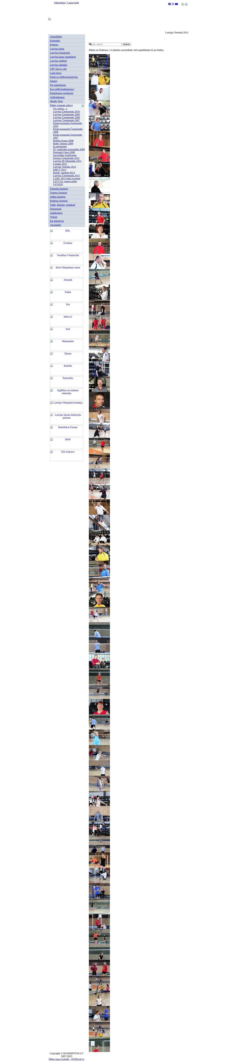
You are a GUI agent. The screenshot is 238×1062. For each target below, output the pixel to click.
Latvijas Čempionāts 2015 (66, 175)
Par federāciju (57, 221)
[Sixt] (66, 313)
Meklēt (126, 44)
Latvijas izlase (57, 48)
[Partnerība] (66, 386)
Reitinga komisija (59, 200)
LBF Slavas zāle (58, 69)
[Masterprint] (66, 350)
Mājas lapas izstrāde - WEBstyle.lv (66, 1059)
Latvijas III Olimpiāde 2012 (67, 161)
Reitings (54, 44)
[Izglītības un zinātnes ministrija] (66, 399)
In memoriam (60, 146)
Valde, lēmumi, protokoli (62, 204)
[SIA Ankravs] (66, 460)
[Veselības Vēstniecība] (66, 264)
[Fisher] (66, 300)
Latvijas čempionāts (60, 52)
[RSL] (66, 239)
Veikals (53, 217)
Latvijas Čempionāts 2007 (66, 120)
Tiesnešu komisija (59, 188)
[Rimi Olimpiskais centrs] (66, 276)
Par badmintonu (58, 85)
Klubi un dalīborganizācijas (64, 77)
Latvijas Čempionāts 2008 (66, 117)
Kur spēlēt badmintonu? (62, 89)
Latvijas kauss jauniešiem (63, 56)
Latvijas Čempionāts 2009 (66, 114)
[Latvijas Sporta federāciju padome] (66, 423)
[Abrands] (66, 288)
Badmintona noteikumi (61, 93)
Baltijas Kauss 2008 (63, 140)
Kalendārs (55, 40)
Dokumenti (55, 208)
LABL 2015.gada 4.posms (66, 178)
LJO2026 (58, 184)
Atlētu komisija (57, 196)
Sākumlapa (59, 2)
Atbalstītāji (55, 225)
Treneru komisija (58, 192)
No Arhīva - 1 (60, 108)
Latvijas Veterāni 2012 (64, 166)
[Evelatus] (66, 251)
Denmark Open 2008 (64, 152)
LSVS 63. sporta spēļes (65, 181)
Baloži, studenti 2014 (64, 172)
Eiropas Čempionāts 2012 (66, 158)
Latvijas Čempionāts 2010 (66, 111)
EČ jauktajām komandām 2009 (69, 149)
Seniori (53, 81)
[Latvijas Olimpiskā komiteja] (66, 411)
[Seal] (66, 337)
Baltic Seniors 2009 (63, 143)
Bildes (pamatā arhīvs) (61, 105)
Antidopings (56, 213)
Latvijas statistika (58, 65)
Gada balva (56, 73)
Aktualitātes (56, 36)
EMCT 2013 (59, 169)
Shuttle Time (56, 101)
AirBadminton (57, 97)
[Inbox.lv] (66, 325)
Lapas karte (73, 2)
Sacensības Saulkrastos (65, 155)
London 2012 (60, 164)
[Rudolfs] (66, 374)
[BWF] (66, 448)
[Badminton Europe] (66, 436)
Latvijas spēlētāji (58, 60)
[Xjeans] (66, 362)
